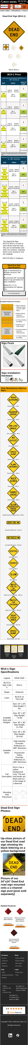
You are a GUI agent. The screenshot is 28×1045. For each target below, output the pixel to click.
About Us (4, 958)
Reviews (4, 963)
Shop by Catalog (19, 958)
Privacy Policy (19, 972)
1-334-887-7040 (6, 992)
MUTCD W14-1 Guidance (13, 258)
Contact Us (5, 960)
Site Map (4, 977)
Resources (5, 966)
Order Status (18, 963)
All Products (18, 966)
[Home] (8, 2)
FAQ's (3, 972)
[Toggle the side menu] (11, 6)
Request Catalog (19, 960)
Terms (17, 975)
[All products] (18, 6)
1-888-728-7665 (6, 988)
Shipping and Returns (7, 975)
